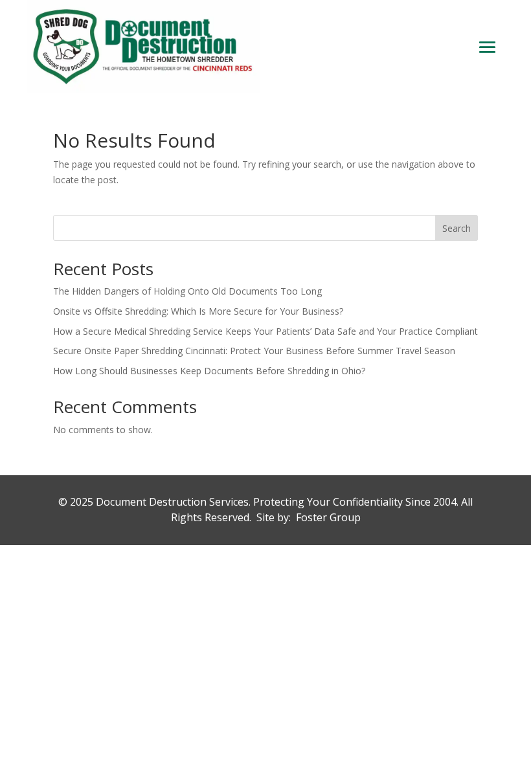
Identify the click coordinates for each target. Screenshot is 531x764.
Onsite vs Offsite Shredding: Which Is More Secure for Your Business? (198, 311)
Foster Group (328, 517)
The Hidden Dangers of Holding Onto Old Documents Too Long (187, 291)
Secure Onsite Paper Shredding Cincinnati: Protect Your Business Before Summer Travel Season (254, 350)
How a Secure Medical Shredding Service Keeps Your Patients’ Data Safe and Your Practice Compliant (265, 331)
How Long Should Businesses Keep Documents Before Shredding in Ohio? (209, 371)
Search (456, 228)
